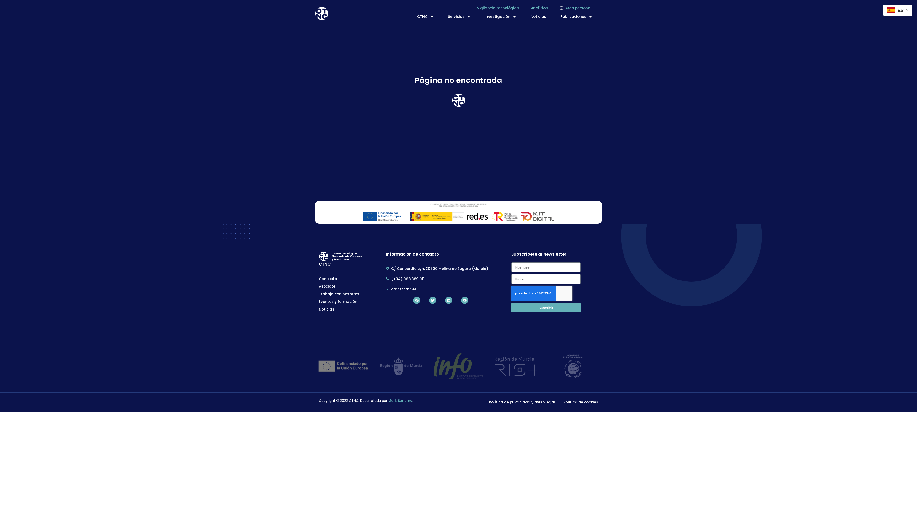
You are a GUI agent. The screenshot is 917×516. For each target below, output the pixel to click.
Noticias (538, 16)
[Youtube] (464, 300)
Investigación (497, 16)
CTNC (422, 16)
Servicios (456, 16)
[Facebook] (416, 300)
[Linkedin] (448, 300)
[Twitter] (432, 300)
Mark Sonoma (400, 400)
